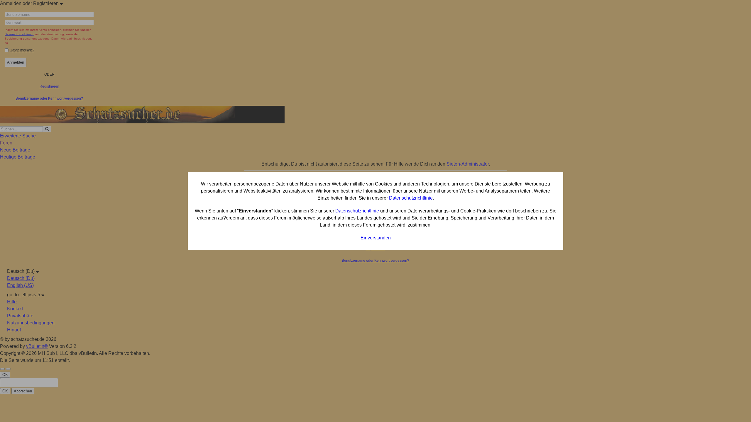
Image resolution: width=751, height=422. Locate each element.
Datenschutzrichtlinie (411, 197)
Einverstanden (376, 237)
